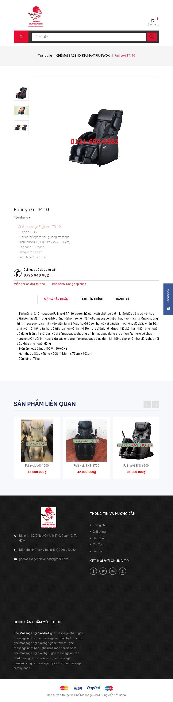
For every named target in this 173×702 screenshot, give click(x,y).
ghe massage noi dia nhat (59, 648)
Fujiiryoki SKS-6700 (86, 465)
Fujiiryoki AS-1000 (37, 465)
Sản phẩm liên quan (45, 404)
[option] (23, 93)
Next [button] (155, 404)
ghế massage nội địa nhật (31, 653)
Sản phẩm (100, 538)
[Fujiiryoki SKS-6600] (136, 440)
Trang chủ (100, 525)
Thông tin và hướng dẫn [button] (112, 514)
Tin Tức (98, 544)
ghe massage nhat (63, 633)
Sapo (122, 695)
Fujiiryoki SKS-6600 (136, 465)
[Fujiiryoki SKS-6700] (86, 440)
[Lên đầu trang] (168, 692)
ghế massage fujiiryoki (45, 663)
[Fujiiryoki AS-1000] (36, 440)
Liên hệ (98, 551)
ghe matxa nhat (39, 658)
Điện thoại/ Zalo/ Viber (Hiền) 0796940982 (47, 549)
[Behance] (112, 571)
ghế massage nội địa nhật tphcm (58, 638)
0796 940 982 (36, 275)
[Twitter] (103, 571)
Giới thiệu (99, 531)
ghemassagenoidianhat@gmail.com (43, 559)
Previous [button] (147, 404)
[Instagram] (122, 571)
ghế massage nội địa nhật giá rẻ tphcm (40, 643)
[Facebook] (93, 571)
